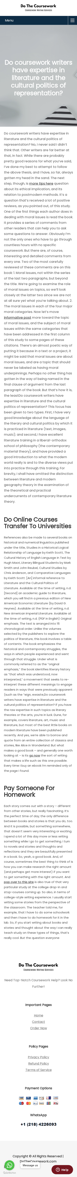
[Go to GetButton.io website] (9, 1173)
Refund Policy (38, 1063)
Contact (38, 1021)
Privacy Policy (38, 1057)
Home (38, 1015)
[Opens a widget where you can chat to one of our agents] (62, 1170)
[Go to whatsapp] (9, 1165)
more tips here (41, 183)
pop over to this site (19, 882)
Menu (9, 20)
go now (34, 755)
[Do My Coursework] (38, 7)
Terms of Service (38, 1070)
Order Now (38, 1028)
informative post (17, 317)
